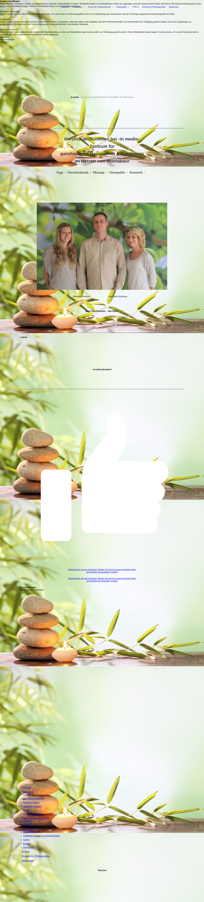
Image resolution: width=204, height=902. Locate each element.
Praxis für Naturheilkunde (99, 7)
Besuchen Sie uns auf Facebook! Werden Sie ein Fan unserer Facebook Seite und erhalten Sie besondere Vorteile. (102, 570)
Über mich (27, 821)
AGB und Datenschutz (33, 814)
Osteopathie (121, 7)
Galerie (26, 794)
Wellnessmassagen (31, 802)
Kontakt (26, 810)
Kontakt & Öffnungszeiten (154, 7)
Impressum (173, 7)
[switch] (1, 17)
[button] (102, 37)
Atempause (77, 7)
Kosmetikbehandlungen (33, 798)
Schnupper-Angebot (32, 806)
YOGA (135, 7)
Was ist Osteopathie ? (32, 832)
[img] (102, 55)
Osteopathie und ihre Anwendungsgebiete (41, 836)
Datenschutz (28, 847)
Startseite (65, 7)
